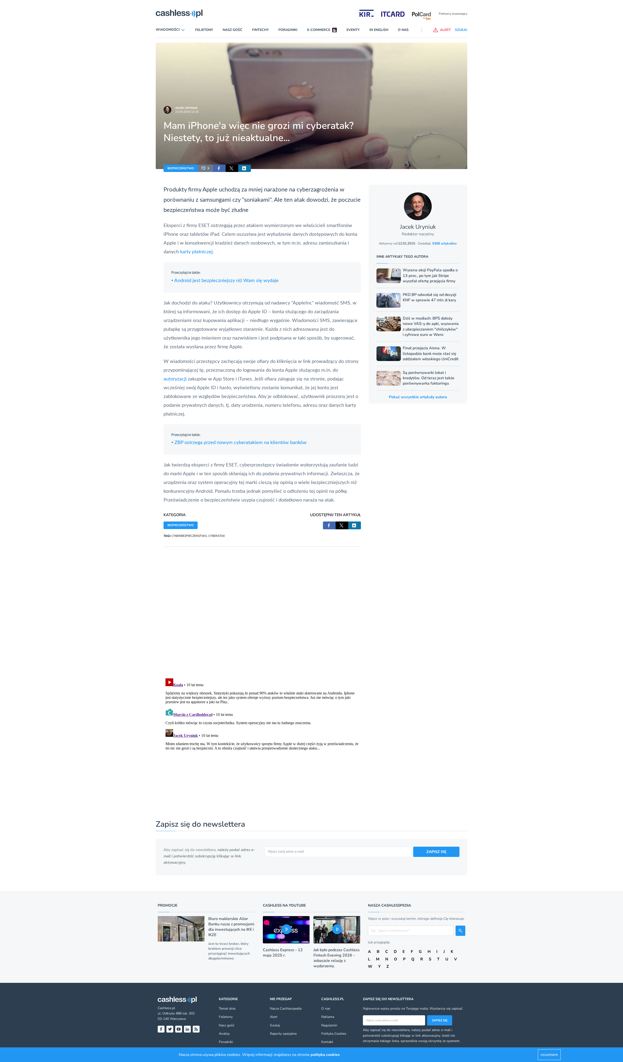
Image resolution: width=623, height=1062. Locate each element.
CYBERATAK (216, 536)
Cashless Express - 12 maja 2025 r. (283, 952)
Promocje (167, 905)
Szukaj (275, 1025)
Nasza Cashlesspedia (286, 1008)
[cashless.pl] (179, 13)
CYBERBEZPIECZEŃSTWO (189, 536)
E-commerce (318, 30)
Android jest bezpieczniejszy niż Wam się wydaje (225, 280)
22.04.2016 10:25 (187, 112)
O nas (403, 30)
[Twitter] (169, 1029)
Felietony (204, 30)
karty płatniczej (196, 251)
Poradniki (287, 30)
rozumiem (549, 1054)
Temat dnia (227, 1008)
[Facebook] (161, 1029)
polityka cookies (325, 1054)
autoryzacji (175, 379)
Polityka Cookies (333, 1033)
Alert (273, 1017)
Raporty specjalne (283, 1033)
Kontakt (327, 1042)
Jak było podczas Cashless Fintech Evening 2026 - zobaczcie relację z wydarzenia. (336, 958)
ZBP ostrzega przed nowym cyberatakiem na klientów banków (239, 442)
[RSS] (196, 1029)
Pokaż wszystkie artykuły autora (418, 397)
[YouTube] (178, 1029)
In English (378, 30)
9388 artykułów (444, 243)
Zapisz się (439, 1020)
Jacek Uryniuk (186, 108)
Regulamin (329, 1025)
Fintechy (260, 30)
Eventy (353, 30)
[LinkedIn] (187, 1029)
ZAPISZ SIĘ (436, 852)
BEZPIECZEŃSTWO (180, 168)
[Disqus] (262, 608)
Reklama (327, 1017)
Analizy (224, 1033)
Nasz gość (232, 30)
